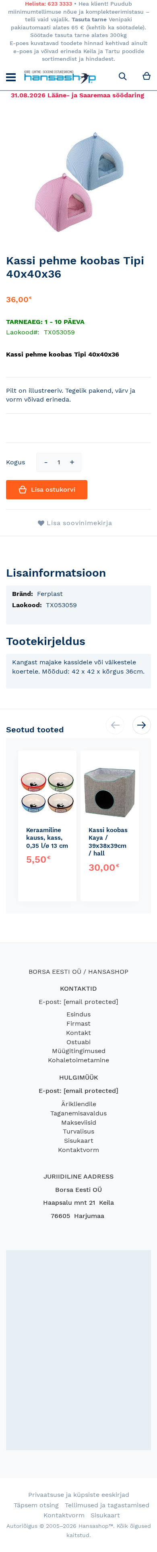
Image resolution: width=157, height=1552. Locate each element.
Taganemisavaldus (78, 1113)
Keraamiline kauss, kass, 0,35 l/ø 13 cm (47, 837)
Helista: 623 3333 (48, 3)
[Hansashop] (60, 77)
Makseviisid (78, 1122)
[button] (141, 725)
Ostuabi (78, 1042)
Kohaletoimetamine (78, 1060)
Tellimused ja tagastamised (107, 1505)
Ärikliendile (78, 1104)
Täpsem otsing (36, 1505)
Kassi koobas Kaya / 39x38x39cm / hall (108, 841)
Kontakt (78, 1033)
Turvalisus (78, 1131)
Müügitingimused (78, 1051)
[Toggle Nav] (11, 77)
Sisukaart (78, 1140)
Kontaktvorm (78, 1150)
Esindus (78, 1014)
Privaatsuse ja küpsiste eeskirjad (78, 1494)
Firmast (78, 1023)
